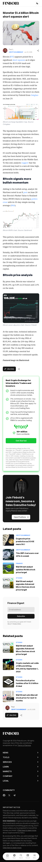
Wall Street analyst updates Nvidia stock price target (25, 570)
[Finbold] (11, 3)
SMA (13, 205)
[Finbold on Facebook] (4, 795)
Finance (19, 563)
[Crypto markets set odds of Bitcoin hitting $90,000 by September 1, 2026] (8, 664)
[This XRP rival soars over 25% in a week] (8, 554)
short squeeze (19, 60)
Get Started (21, 440)
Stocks (19, 578)
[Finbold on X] (9, 795)
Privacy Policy (17, 624)
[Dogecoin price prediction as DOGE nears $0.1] (8, 540)
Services (7, 762)
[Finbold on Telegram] (14, 795)
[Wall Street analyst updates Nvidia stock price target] (8, 568)
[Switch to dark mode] (37, 3)
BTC (12, 56)
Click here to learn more (27, 830)
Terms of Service (24, 745)
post (25, 192)
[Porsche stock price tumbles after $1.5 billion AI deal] (8, 681)
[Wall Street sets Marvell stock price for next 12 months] (8, 696)
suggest (24, 162)
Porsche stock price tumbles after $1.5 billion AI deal (27, 683)
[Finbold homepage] (21, 733)
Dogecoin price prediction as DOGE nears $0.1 (25, 541)
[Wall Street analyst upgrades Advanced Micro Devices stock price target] (8, 582)
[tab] (7, 856)
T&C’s (9, 624)
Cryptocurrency (16, 52)
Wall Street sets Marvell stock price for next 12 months (26, 698)
